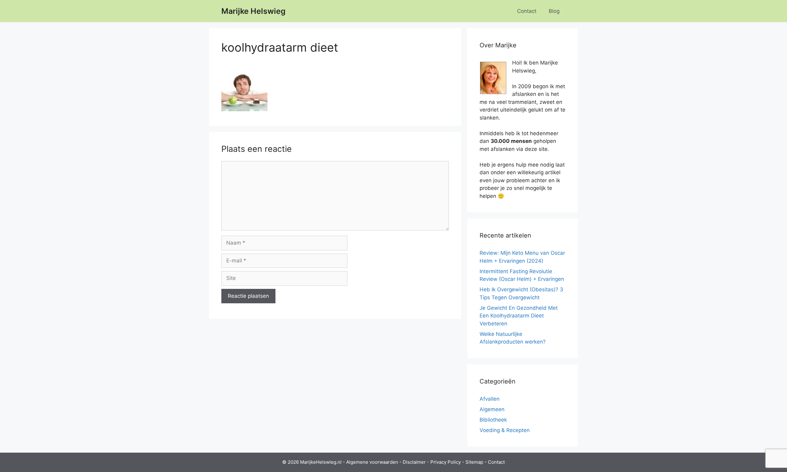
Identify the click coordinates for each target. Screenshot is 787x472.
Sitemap (474, 462)
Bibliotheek (493, 420)
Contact (526, 11)
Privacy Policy (445, 462)
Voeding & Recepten (505, 430)
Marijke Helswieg (253, 11)
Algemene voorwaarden (372, 462)
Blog (554, 11)
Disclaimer (414, 462)
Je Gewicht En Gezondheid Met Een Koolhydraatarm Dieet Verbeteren (519, 316)
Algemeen (492, 409)
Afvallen (490, 399)
